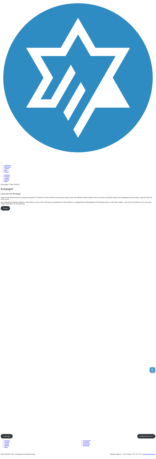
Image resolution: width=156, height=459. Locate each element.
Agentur (6, 168)
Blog (5, 170)
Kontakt (6, 172)
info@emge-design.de (149, 454)
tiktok (6, 181)
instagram (7, 175)
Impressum (86, 445)
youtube (6, 178)
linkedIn (6, 180)
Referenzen (7, 167)
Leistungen (7, 165)
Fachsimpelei (87, 440)
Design (5, 208)
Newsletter (86, 442)
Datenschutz (86, 444)
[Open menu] (1, 162)
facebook (7, 176)
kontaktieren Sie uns (146, 436)
